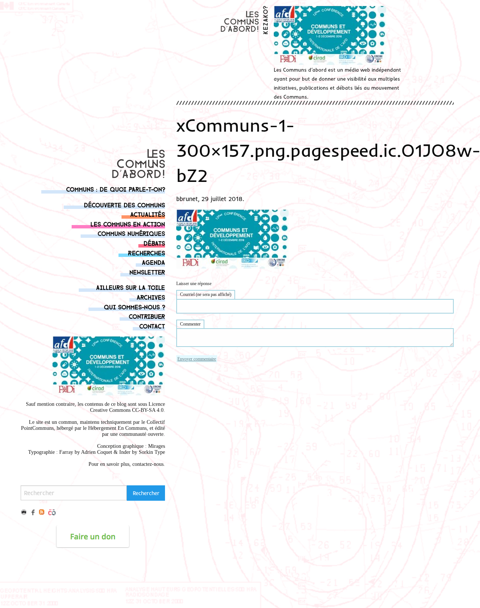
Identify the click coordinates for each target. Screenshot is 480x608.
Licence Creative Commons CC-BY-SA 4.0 (127, 407)
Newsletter (147, 272)
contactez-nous (148, 464)
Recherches (146, 252)
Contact (152, 326)
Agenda (153, 262)
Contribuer (147, 316)
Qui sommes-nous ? (134, 306)
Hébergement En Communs (117, 428)
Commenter (190, 324)
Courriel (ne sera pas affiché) (205, 294)
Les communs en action (127, 224)
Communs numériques (131, 233)
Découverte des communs (124, 204)
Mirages (156, 446)
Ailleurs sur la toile (130, 287)
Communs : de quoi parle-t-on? (115, 189)
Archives (150, 297)
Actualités (147, 214)
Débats (154, 243)
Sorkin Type (152, 452)
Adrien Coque (96, 452)
